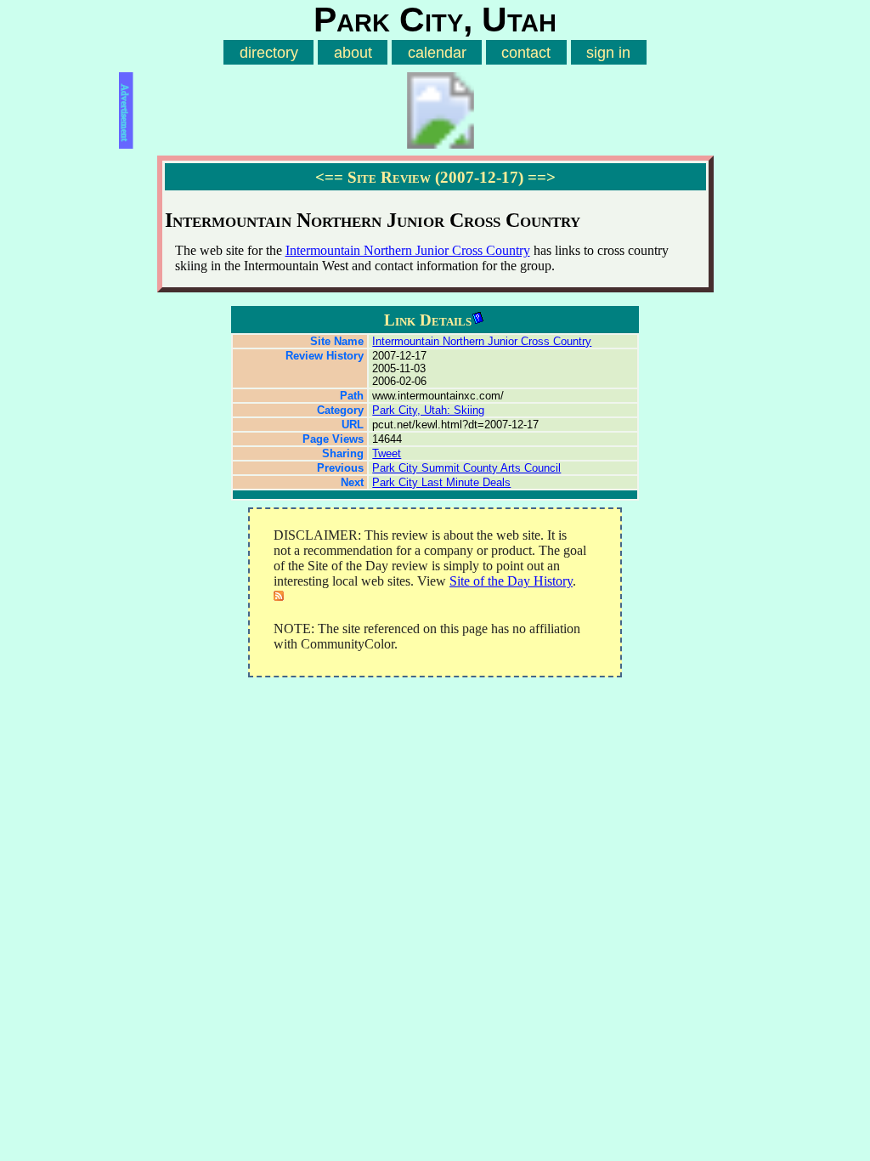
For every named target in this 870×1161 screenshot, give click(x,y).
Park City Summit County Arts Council (466, 468)
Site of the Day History (511, 581)
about (353, 52)
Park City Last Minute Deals (441, 482)
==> (542, 177)
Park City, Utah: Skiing (428, 410)
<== (329, 177)
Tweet (386, 453)
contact (526, 52)
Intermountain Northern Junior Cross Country (407, 250)
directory (269, 52)
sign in (608, 52)
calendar (437, 52)
